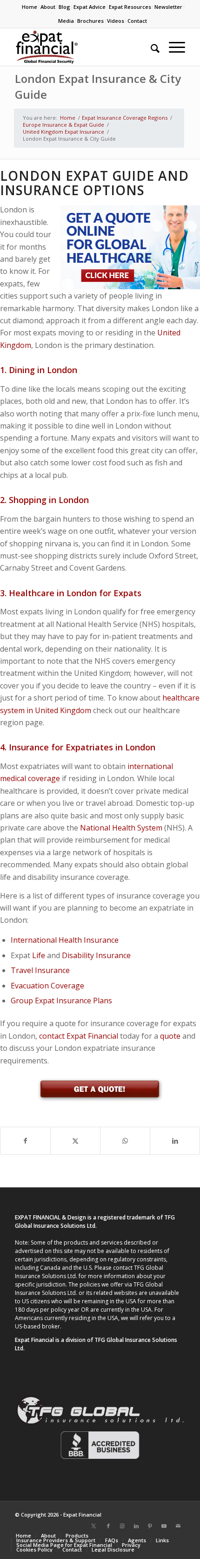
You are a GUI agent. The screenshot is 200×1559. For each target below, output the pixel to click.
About (47, 6)
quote (170, 1036)
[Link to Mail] (178, 1526)
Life (38, 955)
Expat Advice (89, 6)
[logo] (83, 47)
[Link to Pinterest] (150, 1526)
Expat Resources (130, 6)
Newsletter (168, 6)
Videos (115, 20)
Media (66, 20)
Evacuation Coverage (47, 985)
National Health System (121, 828)
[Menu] (172, 47)
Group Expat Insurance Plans (61, 1000)
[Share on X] (75, 1140)
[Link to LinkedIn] (136, 1526)
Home (29, 6)
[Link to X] (93, 1526)
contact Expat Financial (78, 1036)
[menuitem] (29, 7)
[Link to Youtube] (164, 1526)
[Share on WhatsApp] (125, 1140)
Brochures (90, 20)
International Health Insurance (65, 940)
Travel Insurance (40, 970)
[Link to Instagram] (122, 1526)
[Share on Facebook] (25, 1140)
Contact (137, 20)
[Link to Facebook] (108, 1526)
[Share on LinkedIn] (175, 1140)
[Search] (150, 47)
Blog (64, 6)
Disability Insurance (96, 955)
